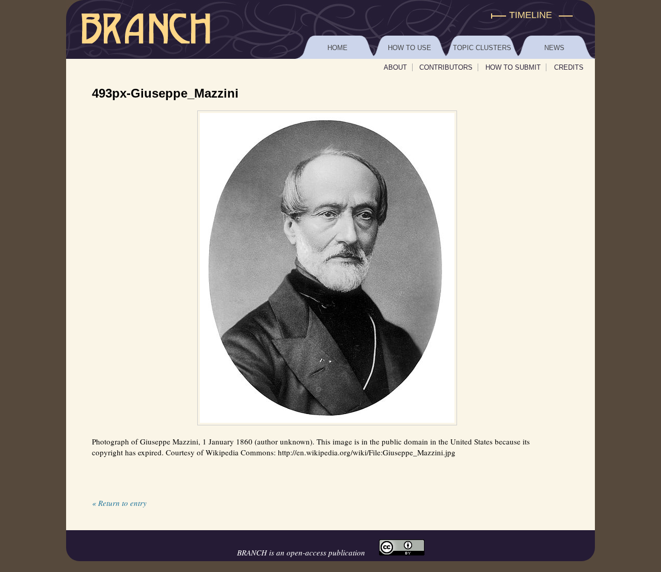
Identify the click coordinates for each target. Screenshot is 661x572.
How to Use (409, 48)
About (395, 67)
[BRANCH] (330, 15)
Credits (569, 67)
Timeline (530, 15)
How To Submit (513, 67)
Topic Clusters (482, 48)
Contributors (446, 67)
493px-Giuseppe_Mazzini (165, 93)
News (554, 48)
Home (337, 48)
